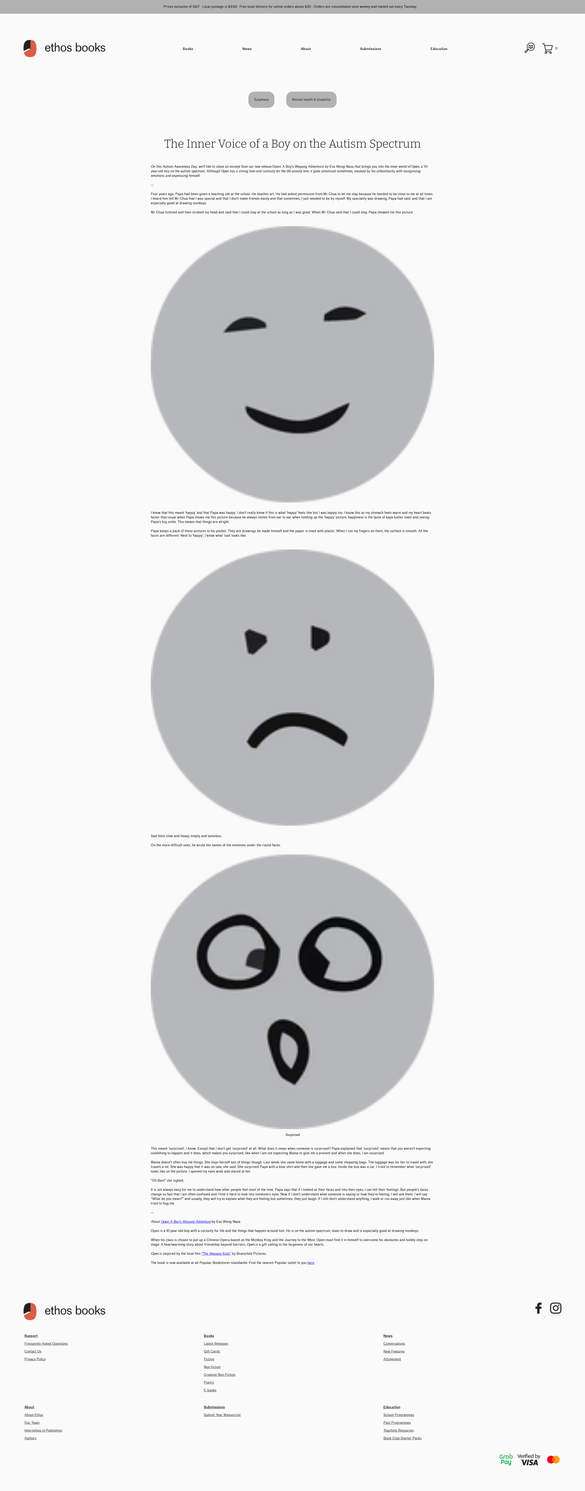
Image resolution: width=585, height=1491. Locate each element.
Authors (30, 1438)
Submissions (370, 49)
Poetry (209, 1383)
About (306, 49)
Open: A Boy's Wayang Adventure (186, 1222)
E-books (210, 1390)
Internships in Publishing (43, 1431)
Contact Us (32, 1351)
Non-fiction (212, 1367)
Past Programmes (397, 1423)
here (310, 1263)
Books (188, 49)
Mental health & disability (311, 100)
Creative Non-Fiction (219, 1375)
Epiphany (261, 100)
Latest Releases (216, 1344)
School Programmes (398, 1415)
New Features (394, 1351)
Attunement (392, 1359)
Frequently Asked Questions (46, 1344)
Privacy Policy (35, 1359)
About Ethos (33, 1415)
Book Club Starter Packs (402, 1438)
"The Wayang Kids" (216, 1254)
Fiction (209, 1359)
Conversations (394, 1344)
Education (439, 49)
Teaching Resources (398, 1431)
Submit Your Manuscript (222, 1415)
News (247, 49)
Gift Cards (212, 1351)
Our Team (32, 1423)
